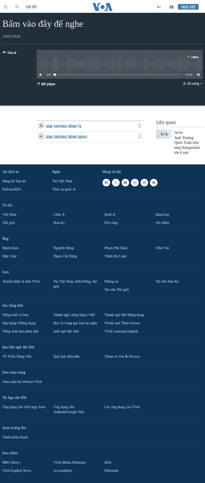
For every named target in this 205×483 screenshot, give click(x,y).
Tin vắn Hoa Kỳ (167, 281)
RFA (108, 462)
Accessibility (62, 470)
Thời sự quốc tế (63, 189)
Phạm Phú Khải (116, 248)
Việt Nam (9, 214)
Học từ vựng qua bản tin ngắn (75, 323)
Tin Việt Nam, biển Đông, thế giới (75, 284)
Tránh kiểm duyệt (15, 437)
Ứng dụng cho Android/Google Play (68, 409)
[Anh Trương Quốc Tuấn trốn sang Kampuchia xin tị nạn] (164, 134)
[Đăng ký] (154, 182)
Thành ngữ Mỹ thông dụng (124, 315)
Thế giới (8, 222)
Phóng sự (111, 281)
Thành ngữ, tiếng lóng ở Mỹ (74, 315)
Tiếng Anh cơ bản (15, 315)
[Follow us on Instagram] (135, 182)
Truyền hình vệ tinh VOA (21, 281)
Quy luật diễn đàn (66, 356)
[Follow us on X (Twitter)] (116, 182)
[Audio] (159, 7)
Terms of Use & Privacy (122, 356)
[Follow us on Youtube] (125, 182)
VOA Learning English (121, 331)
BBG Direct (11, 462)
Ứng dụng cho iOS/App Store (24, 407)
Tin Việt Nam (62, 181)
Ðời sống (111, 222)
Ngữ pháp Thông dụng (18, 323)
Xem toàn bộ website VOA (22, 381)
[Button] (9, 54)
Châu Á (59, 214)
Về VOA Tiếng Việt (16, 356)
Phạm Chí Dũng (65, 256)
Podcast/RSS (11, 189)
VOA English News (16, 470)
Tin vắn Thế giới (117, 289)
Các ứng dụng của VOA (122, 407)
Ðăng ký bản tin (14, 181)
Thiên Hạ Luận (116, 256)
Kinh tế (110, 214)
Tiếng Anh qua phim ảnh (20, 331)
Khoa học (163, 214)
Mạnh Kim (10, 248)
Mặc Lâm (9, 256)
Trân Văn (162, 248)
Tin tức (31, 6)
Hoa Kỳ (59, 222)
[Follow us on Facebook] (106, 182)
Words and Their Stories (122, 323)
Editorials (112, 470)
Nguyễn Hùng (63, 248)
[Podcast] (144, 182)
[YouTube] (171, 7)
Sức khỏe (162, 222)
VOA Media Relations (69, 462)
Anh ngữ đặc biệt (66, 331)
